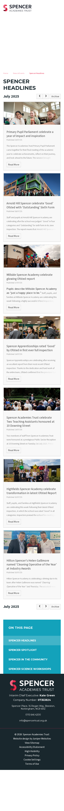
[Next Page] (46, 96)
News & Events (18, 73)
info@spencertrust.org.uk (33, 720)
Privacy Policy (32, 755)
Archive (55, 96)
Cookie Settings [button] (32, 759)
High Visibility (32, 751)
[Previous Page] (40, 96)
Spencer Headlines (36, 73)
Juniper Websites (42, 738)
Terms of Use (32, 764)
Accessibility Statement (32, 747)
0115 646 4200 (33, 714)
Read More (13, 164)
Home (5, 73)
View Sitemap (32, 743)
